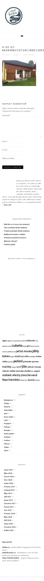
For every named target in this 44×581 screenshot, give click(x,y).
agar (4, 340)
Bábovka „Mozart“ (11, 241)
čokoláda (14, 379)
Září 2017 (7, 497)
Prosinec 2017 (9, 487)
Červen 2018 (9, 476)
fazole (24, 346)
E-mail (5, 150)
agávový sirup (11, 341)
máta (4, 361)
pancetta (10, 362)
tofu (32, 371)
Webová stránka (8, 158)
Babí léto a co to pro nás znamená (17, 224)
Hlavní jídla (8, 410)
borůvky (18, 341)
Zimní (6, 450)
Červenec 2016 (10, 527)
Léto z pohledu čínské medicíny (15, 228)
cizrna (10, 346)
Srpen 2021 (8, 470)
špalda (31, 380)
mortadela (32, 356)
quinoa (35, 361)
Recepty (7, 430)
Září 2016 (7, 520)
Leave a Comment (28, 55)
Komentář (6, 115)
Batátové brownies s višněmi (14, 234)
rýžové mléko (8, 371)
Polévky (7, 427)
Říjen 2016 (8, 517)
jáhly (35, 351)
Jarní (6, 413)
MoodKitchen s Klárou (22, 16)
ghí (28, 346)
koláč (17, 356)
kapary (12, 356)
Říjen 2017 (8, 493)
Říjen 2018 (8, 473)
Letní (6, 420)
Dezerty (7, 407)
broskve (23, 341)
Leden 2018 (8, 483)
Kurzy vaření (8, 417)
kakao (6, 356)
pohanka (27, 361)
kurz (22, 356)
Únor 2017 (8, 510)
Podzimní (7, 423)
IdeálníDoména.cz (9, 553)
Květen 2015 (8, 530)
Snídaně (7, 437)
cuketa (17, 345)
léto (27, 356)
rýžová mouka (34, 367)
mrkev (39, 356)
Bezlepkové (8, 400)
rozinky (7, 366)
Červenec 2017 (10, 503)
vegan (37, 371)
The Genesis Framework (34, 577)
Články (6, 403)
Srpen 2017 (8, 500)
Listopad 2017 (9, 490)
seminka (20, 371)
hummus (5, 351)
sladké (27, 371)
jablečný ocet (12, 351)
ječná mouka (24, 351)
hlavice (32, 346)
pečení (18, 361)
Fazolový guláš (9, 244)
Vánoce (7, 444)
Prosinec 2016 (9, 513)
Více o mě (7, 205)
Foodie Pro (19, 577)
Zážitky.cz (6, 547)
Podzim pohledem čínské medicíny (17, 231)
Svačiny (7, 440)
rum (18, 367)
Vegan (6, 447)
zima (24, 375)
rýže (23, 366)
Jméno (5, 141)
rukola (14, 367)
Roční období (9, 434)
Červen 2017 (9, 507)
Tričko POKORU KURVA (10, 558)
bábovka (30, 340)
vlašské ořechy (11, 375)
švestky (37, 380)
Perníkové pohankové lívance (15, 238)
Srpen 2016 (8, 524)
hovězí (37, 346)
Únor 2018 (8, 480)
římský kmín (24, 380)
